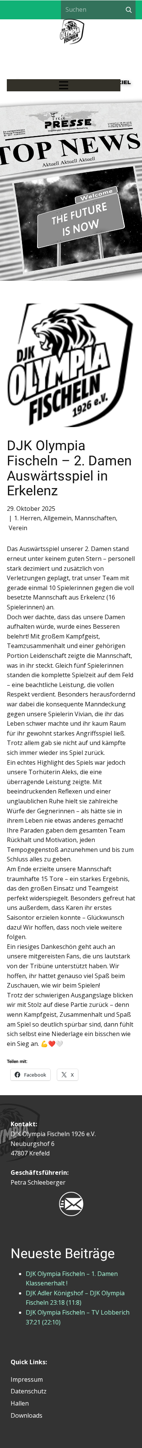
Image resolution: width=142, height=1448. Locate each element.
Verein (18, 528)
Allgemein (58, 518)
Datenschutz (29, 1391)
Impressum (27, 1379)
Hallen (20, 1403)
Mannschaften (95, 518)
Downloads (26, 1415)
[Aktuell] (72, 49)
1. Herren (27, 518)
